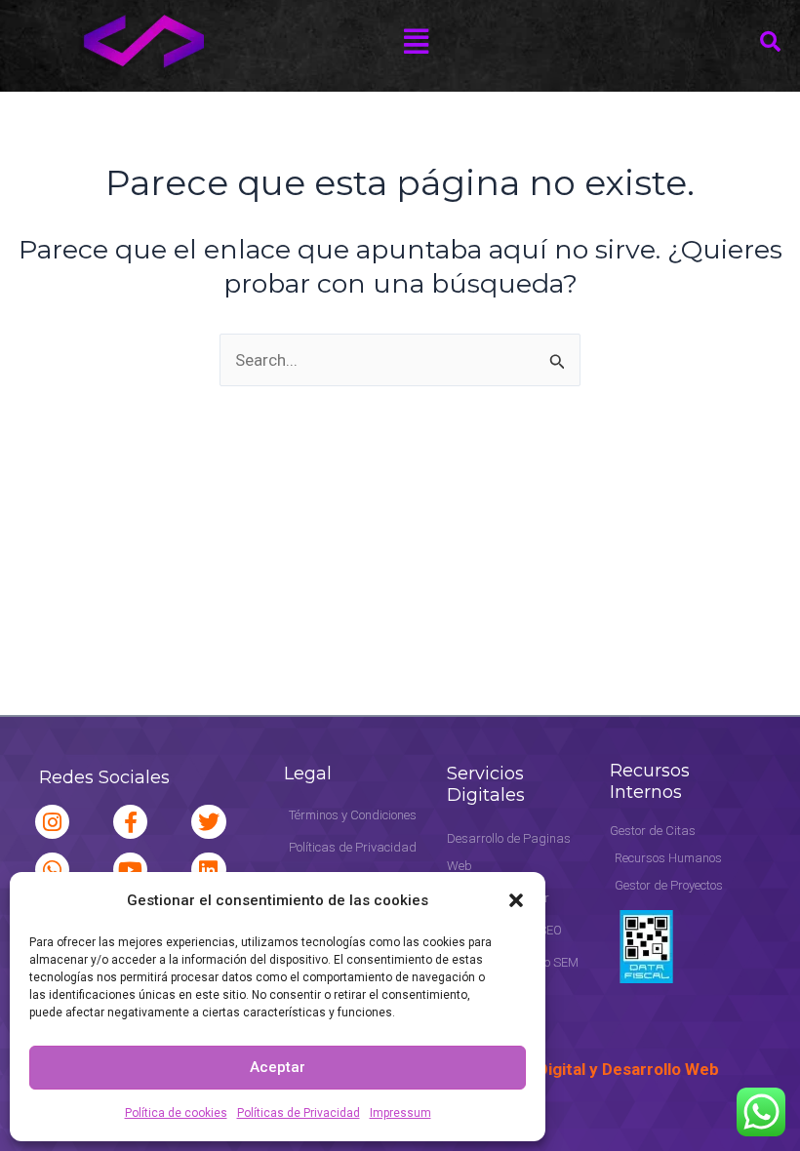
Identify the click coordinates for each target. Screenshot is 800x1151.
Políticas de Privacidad (298, 1113)
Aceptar (277, 1067)
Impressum (400, 1113)
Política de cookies (176, 1113)
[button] (516, 900)
